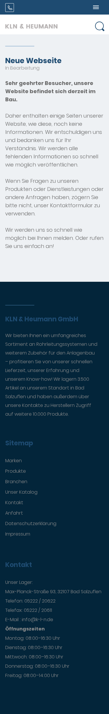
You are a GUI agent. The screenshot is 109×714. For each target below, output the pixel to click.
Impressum (17, 534)
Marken (13, 460)
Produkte (15, 471)
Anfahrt (14, 513)
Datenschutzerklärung (30, 523)
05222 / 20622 (40, 601)
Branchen (16, 481)
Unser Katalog (21, 492)
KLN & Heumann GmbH (41, 319)
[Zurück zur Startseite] (31, 24)
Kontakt (14, 502)
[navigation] (96, 7)
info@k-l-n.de (37, 619)
